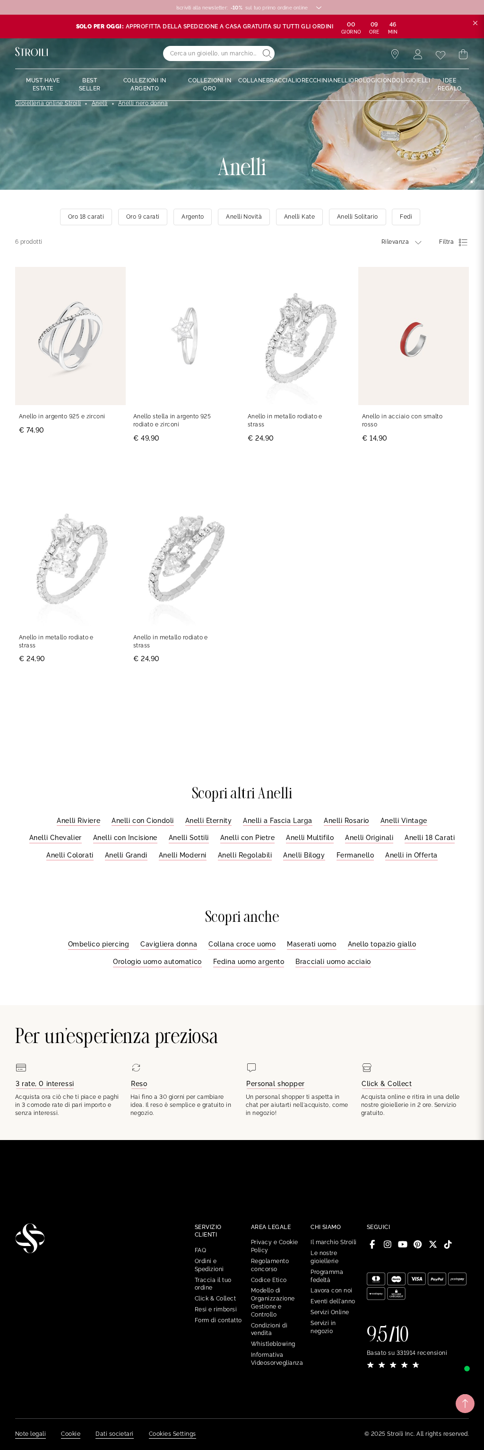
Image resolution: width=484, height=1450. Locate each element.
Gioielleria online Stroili (48, 103)
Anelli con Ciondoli (143, 820)
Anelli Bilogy (304, 855)
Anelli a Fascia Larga (277, 820)
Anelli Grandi (126, 855)
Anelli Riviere (78, 820)
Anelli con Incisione (125, 837)
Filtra (446, 242)
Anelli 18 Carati (430, 837)
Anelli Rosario (346, 820)
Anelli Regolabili (245, 855)
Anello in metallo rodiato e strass (285, 420)
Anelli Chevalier (55, 837)
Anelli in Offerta (411, 855)
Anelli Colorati (69, 855)
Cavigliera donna (168, 944)
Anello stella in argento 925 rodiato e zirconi (172, 420)
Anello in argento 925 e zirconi (62, 416)
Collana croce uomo (242, 944)
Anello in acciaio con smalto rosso (402, 420)
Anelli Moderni (183, 855)
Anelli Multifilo (310, 837)
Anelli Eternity (208, 820)
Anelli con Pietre (247, 837)
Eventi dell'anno (333, 1301)
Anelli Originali (369, 837)
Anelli (100, 103)
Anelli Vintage (403, 820)
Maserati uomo (311, 944)
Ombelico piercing (99, 944)
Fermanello (355, 855)
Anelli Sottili (189, 837)
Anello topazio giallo (382, 944)
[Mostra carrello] (463, 54)
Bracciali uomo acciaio (333, 961)
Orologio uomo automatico (157, 961)
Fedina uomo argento (249, 961)
